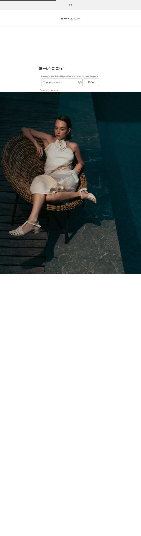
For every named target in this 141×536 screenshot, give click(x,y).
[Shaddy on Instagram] (70, 5)
